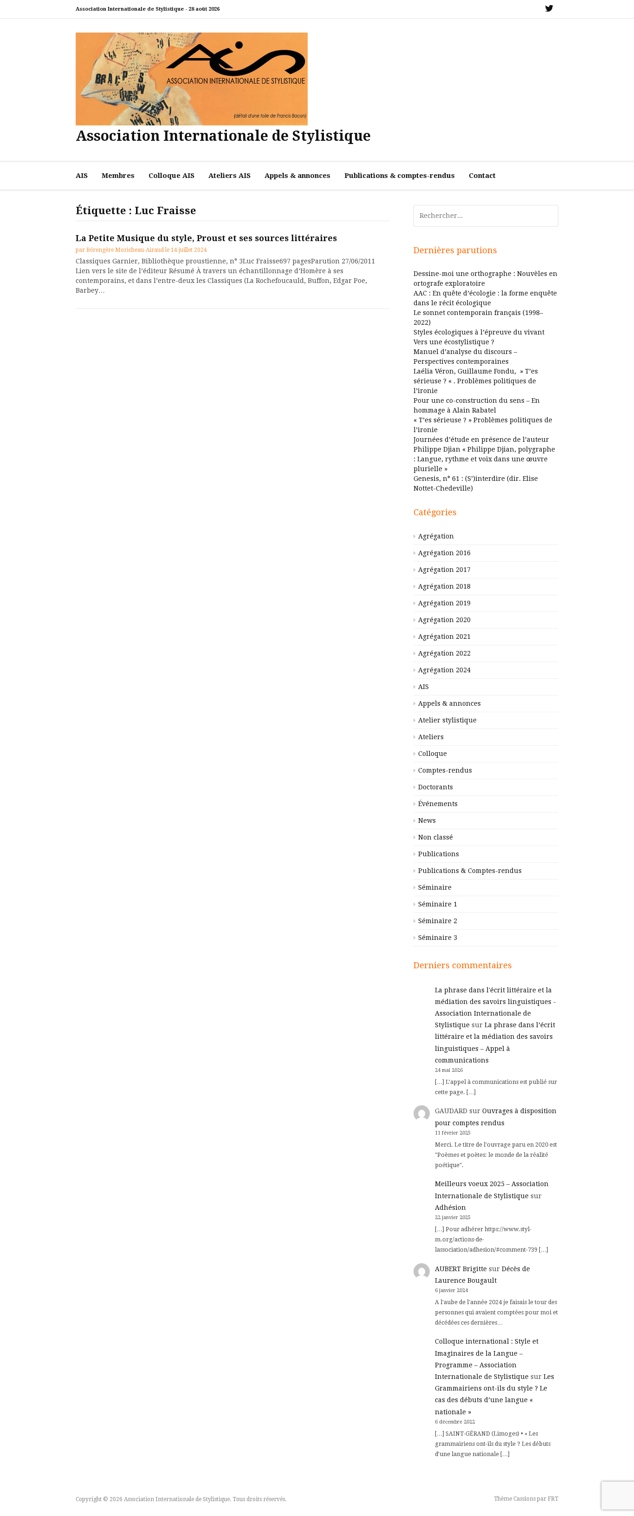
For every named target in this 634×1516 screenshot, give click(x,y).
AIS (82, 175)
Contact (482, 175)
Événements (438, 803)
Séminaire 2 (437, 921)
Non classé (435, 837)
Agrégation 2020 (444, 619)
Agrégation (436, 536)
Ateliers (431, 737)
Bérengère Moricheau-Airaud (125, 250)
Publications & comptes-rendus (399, 175)
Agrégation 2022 (444, 653)
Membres (118, 175)
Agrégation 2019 (444, 603)
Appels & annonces (297, 175)
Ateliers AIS (229, 175)
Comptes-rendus (445, 770)
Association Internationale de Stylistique (223, 136)
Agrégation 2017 (444, 569)
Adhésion (450, 1207)
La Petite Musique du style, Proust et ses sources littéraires (206, 238)
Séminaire (435, 887)
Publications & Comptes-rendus (470, 870)
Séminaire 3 (437, 937)
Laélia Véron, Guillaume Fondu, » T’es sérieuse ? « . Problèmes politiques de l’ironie (476, 381)
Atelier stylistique (447, 720)
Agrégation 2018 (444, 586)
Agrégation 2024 (444, 670)
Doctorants (435, 787)
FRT (553, 1499)
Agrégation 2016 (444, 553)
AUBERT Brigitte (461, 1269)
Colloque (432, 753)
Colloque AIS (171, 175)
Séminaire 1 (437, 904)
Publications (438, 854)
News (427, 820)
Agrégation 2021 (444, 636)
